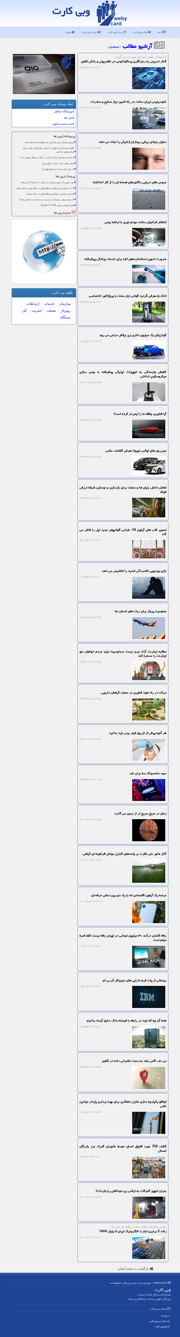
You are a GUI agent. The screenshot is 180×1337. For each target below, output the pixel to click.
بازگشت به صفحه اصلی (133, 1268)
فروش (68, 32)
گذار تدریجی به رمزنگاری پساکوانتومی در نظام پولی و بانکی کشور (45, 188)
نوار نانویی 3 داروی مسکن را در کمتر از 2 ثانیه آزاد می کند (47, 182)
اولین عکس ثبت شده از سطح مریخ (58, 163)
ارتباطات (32, 304)
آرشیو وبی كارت (162, 1326)
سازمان (65, 304)
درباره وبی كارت (116, 32)
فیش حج (69, 117)
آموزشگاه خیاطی (64, 111)
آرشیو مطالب (138, 46)
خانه (160, 32)
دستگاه (65, 317)
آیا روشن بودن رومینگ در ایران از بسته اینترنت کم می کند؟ (46, 199)
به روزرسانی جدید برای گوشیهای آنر (58, 169)
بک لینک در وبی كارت (159, 1321)
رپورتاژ (66, 310)
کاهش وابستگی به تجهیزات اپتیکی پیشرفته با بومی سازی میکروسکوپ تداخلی (48, 150)
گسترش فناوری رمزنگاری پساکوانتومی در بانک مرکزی (50, 194)
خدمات (49, 304)
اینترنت (36, 310)
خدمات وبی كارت (89, 32)
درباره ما (165, 1315)
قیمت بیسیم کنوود (63, 123)
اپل (24, 310)
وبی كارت (71, 10)
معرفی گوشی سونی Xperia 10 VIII (57, 205)
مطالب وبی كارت (140, 32)
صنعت (51, 310)
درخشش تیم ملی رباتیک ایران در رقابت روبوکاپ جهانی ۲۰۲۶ (46, 157)
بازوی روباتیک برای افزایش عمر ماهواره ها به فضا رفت (49, 142)
